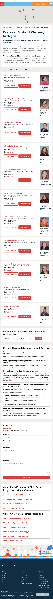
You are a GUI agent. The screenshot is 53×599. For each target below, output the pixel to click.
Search (38, 338)
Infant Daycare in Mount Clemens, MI (16, 495)
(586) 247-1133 (9, 176)
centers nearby (40, 4)
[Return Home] (2, 4)
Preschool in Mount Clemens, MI (15, 504)
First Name (6, 434)
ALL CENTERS (6, 27)
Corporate (4, 581)
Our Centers (5, 577)
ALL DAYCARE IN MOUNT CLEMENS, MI (20, 27)
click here (10, 380)
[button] (20, 11)
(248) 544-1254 (9, 312)
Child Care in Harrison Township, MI (16, 532)
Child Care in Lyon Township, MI (15, 523)
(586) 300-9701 (9, 270)
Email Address (7, 447)
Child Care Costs (25, 577)
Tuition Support (24, 573)
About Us (4, 573)
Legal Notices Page (29, 596)
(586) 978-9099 (9, 199)
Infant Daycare (42, 577)
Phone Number (7, 454)
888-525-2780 (7, 428)
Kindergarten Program (44, 585)
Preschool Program (43, 581)
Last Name (6, 440)
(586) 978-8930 (9, 223)
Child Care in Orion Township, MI (15, 536)
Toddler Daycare (43, 579)
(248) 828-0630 (9, 81)
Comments (6, 460)
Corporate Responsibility (26, 583)
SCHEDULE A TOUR (25, 85)
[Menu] (51, 4)
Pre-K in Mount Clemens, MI (13, 508)
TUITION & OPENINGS (10, 85)
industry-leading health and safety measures (23, 413)
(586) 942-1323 (9, 152)
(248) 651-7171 (9, 247)
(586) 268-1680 (9, 105)
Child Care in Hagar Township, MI (15, 527)
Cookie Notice (15, 595)
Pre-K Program (42, 583)
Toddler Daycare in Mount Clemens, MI (17, 499)
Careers (4, 579)
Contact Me (26, 477)
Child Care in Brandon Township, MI (16, 518)
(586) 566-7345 (9, 129)
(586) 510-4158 (9, 294)
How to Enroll (24, 575)
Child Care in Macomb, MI (12, 541)
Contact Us (4, 575)
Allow (43, 594)
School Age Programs (44, 587)
